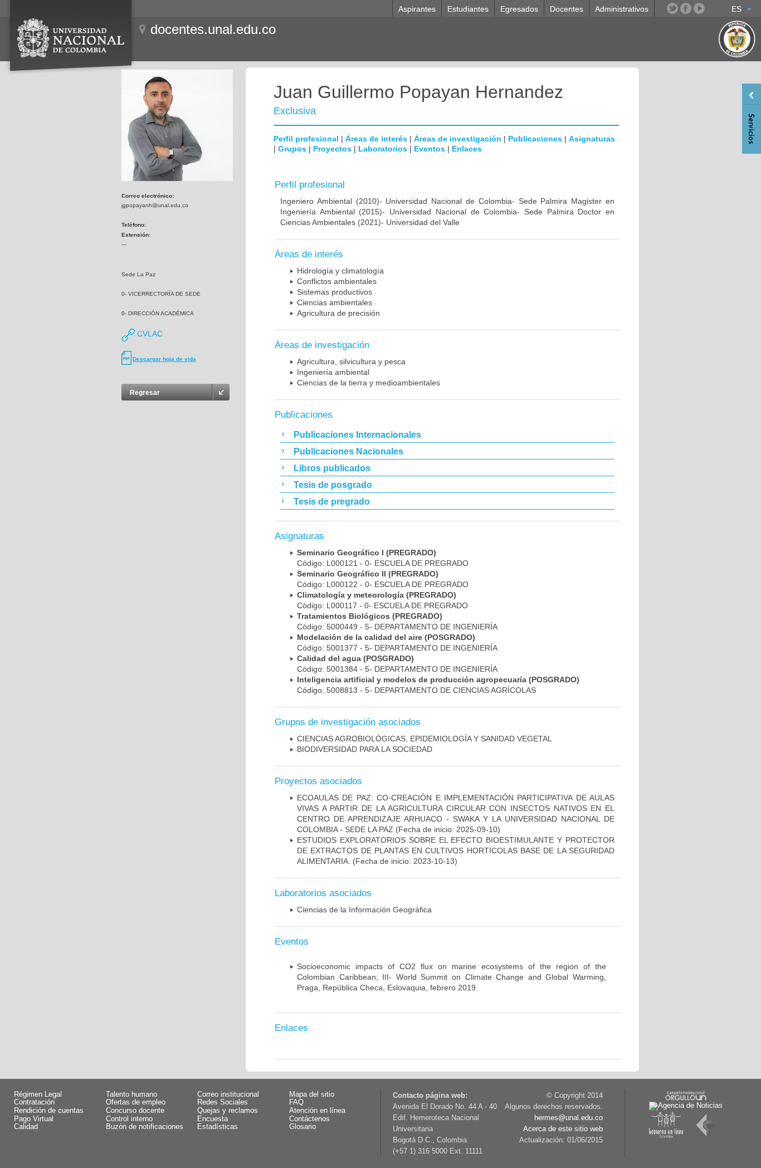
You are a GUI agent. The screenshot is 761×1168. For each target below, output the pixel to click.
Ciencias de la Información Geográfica (364, 909)
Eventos (429, 148)
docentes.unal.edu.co (213, 29)
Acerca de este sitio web (563, 1129)
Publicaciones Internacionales (357, 434)
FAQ (296, 1102)
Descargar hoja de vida (164, 359)
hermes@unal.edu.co (568, 1118)
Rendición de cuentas (49, 1111)
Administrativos (621, 8)
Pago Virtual (33, 1119)
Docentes (566, 8)
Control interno (129, 1119)
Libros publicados (332, 468)
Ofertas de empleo (135, 1102)
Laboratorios (382, 148)
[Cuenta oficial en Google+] (712, 8)
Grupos (292, 148)
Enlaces (467, 148)
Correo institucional (228, 1094)
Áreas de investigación (457, 138)
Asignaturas (592, 138)
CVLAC (149, 333)
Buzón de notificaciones (144, 1127)
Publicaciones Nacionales (348, 451)
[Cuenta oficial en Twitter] (672, 8)
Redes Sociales (222, 1102)
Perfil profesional (306, 138)
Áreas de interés (376, 138)
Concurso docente (135, 1111)
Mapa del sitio (311, 1094)
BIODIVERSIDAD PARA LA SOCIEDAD (364, 749)
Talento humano (131, 1094)
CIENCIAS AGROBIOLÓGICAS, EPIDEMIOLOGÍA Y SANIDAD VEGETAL (424, 738)
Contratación (34, 1102)
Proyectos (332, 148)
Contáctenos (309, 1119)
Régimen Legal (38, 1094)
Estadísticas (217, 1127)
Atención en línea (317, 1111)
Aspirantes (417, 8)
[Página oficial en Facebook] (685, 8)
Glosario (302, 1127)
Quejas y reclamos (227, 1111)
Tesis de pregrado (332, 501)
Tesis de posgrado (333, 485)
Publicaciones (535, 138)
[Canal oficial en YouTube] (699, 8)
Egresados (519, 8)
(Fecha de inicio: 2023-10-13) (455, 850)
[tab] (447, 434)
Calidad (26, 1127)
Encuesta (212, 1119)
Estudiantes (468, 8)
